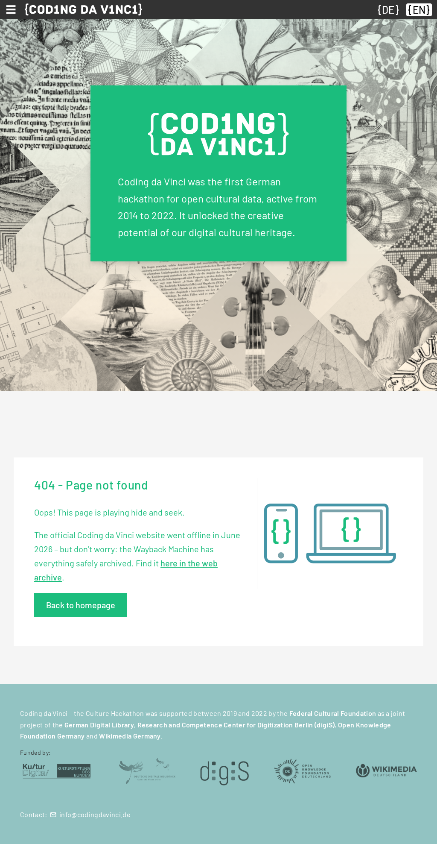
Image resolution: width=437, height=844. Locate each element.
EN (419, 9)
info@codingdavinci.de (95, 814)
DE (388, 9)
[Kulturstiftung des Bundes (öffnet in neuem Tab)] (56, 770)
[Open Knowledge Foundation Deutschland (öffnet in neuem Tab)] (302, 770)
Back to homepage (80, 605)
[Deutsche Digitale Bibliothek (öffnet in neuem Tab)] (146, 770)
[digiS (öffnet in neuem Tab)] (224, 770)
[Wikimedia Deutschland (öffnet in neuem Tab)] (386, 770)
